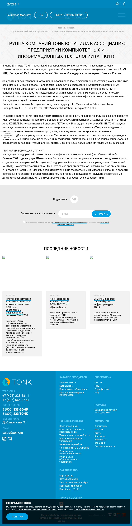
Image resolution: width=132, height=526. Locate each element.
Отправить (101, 214)
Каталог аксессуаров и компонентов (71, 393)
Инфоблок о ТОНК (69, 489)
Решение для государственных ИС (70, 452)
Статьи (98, 382)
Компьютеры (66, 386)
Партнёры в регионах (70, 486)
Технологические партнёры (73, 482)
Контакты (99, 436)
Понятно (17, 516)
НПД (96, 386)
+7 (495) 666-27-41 (15, 400)
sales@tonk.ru (12, 433)
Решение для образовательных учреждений (68, 459)
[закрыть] (1, 135)
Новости (71, 28)
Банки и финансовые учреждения (70, 439)
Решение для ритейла (70, 444)
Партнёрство (66, 475)
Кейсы (97, 433)
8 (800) (15, 409)
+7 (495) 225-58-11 (15, 396)
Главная (61, 28)
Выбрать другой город (69, 15)
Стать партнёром (68, 479)
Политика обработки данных (8, 135)
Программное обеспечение (73, 389)
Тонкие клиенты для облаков (74, 435)
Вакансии (99, 443)
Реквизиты (100, 439)
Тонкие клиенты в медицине (74, 448)
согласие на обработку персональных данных (36, 509)
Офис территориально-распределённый (71, 430)
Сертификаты (101, 389)
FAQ (96, 392)
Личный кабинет (123, 3)
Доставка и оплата (104, 446)
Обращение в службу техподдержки (105, 411)
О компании (100, 426)
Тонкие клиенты (67, 382)
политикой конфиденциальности (89, 509)
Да (41, 15)
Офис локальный (68, 426)
